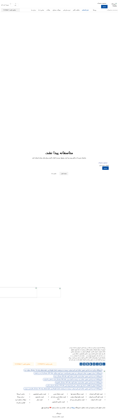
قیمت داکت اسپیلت (96, 399)
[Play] (90, 364)
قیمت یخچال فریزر (58, 394)
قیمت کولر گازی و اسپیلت (96, 397)
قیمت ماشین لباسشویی (58, 401)
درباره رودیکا (20, 397)
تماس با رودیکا (21, 394)
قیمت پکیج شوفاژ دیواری (77, 397)
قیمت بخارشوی (39, 397)
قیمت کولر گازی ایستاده (96, 394)
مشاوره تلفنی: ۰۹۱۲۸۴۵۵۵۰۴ (9, 10)
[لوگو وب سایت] (112, 4)
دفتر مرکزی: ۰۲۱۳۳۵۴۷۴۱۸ (44, 364)
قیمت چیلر (39, 399)
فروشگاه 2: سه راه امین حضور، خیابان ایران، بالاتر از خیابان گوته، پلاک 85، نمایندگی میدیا (78, 376)
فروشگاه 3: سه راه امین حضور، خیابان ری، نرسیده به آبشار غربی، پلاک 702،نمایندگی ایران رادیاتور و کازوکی (73, 379)
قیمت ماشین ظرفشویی (39, 394)
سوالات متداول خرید (20, 399)
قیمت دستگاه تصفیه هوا (77, 394)
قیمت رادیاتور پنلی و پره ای (77, 399)
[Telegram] (100, 364)
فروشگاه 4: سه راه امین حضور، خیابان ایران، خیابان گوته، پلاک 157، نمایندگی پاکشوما (79, 382)
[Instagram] (97, 364)
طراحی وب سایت (60, 407)
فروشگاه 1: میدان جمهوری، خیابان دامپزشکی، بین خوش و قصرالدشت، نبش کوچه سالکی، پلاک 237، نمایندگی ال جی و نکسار (68, 373)
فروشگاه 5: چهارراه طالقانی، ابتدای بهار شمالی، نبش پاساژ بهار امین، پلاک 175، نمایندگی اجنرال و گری (74, 385)
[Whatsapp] (103, 364)
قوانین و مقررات (20, 402)
